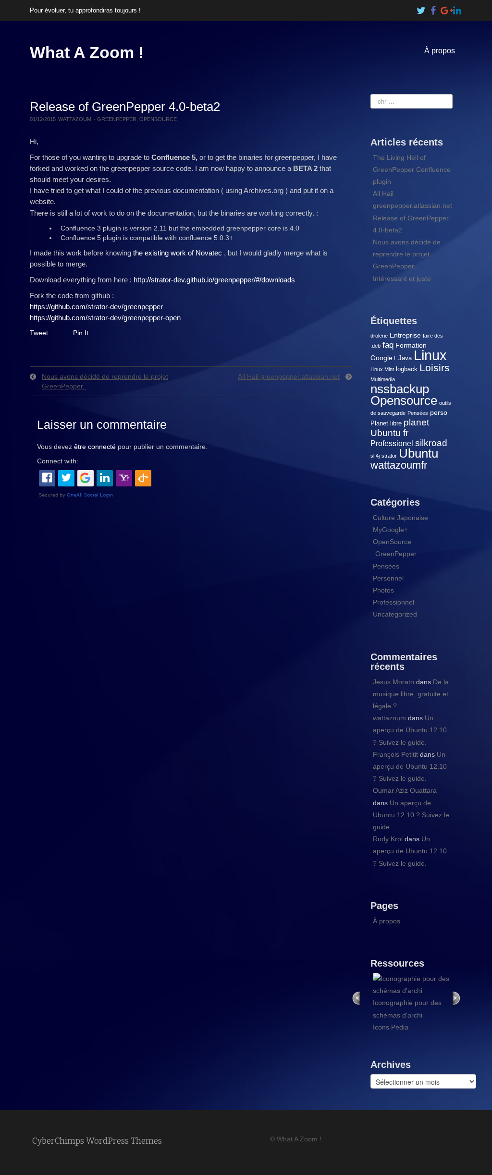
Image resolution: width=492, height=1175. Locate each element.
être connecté (95, 446)
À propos (439, 51)
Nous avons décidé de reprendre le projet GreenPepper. (407, 254)
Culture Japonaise (400, 517)
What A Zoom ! (87, 52)
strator (389, 456)
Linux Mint (382, 369)
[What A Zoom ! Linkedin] (457, 8)
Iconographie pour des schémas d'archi (407, 1008)
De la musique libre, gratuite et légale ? (411, 694)
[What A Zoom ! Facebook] (433, 8)
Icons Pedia (390, 1027)
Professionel (391, 443)
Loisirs (434, 367)
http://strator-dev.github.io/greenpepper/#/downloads (214, 280)
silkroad (431, 443)
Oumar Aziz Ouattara (405, 790)
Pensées (417, 413)
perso (438, 412)
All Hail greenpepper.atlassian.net (289, 376)
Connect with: (57, 461)
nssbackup (399, 389)
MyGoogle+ (390, 529)
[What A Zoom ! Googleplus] (445, 8)
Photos (383, 590)
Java (405, 358)
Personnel (388, 578)
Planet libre (386, 423)
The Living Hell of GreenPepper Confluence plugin (412, 169)
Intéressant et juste (402, 278)
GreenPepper (116, 119)
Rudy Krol (388, 839)
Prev (356, 997)
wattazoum (74, 119)
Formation (411, 345)
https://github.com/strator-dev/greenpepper (96, 307)
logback (407, 369)
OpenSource (158, 119)
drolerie (379, 336)
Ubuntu (418, 453)
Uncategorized (395, 614)
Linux (430, 355)
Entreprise (405, 335)
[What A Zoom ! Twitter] (421, 8)
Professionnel (393, 602)
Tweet (39, 333)
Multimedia (382, 379)
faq (388, 345)
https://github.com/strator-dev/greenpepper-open (105, 318)
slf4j (375, 456)
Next (457, 997)
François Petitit (395, 754)
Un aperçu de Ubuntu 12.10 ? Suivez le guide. (410, 730)
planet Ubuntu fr (399, 427)
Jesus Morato (393, 682)
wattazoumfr (398, 465)
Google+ (383, 358)
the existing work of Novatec (177, 253)
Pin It (80, 333)
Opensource (403, 400)
